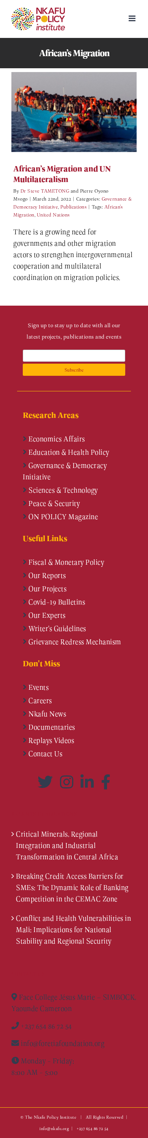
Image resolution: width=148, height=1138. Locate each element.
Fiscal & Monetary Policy (65, 562)
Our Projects (47, 588)
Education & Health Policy (68, 452)
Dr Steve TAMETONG (44, 190)
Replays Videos (50, 740)
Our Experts (46, 615)
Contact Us (45, 753)
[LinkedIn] (89, 782)
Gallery (85, 112)
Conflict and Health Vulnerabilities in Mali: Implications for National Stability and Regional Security (73, 929)
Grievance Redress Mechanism (74, 641)
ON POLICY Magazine (62, 516)
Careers (39, 700)
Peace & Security (53, 503)
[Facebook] (106, 782)
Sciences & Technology (62, 489)
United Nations (53, 214)
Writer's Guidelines (56, 628)
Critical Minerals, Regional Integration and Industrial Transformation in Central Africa (67, 845)
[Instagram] (68, 782)
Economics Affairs (56, 438)
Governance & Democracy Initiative (65, 471)
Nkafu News (46, 713)
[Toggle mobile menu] (133, 18)
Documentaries (51, 726)
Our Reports (46, 575)
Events (38, 687)
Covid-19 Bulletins (56, 601)
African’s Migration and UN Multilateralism (62, 112)
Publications (73, 206)
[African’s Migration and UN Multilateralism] (74, 112)
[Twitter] (47, 782)
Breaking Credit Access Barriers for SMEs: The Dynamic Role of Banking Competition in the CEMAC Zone (72, 887)
